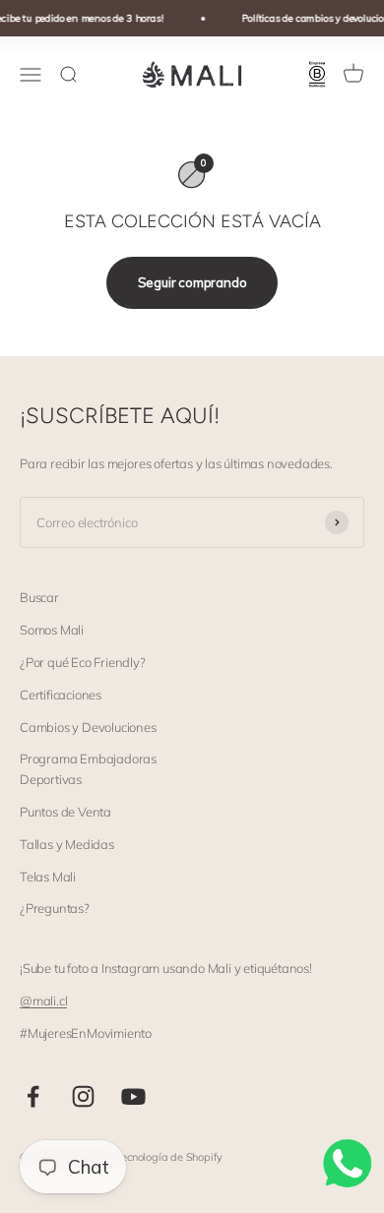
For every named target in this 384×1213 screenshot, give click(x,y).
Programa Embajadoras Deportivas (88, 769)
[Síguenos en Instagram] (83, 1096)
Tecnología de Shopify (169, 1157)
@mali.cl (43, 1000)
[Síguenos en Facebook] (33, 1096)
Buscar (39, 597)
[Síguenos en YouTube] (133, 1096)
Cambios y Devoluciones (88, 727)
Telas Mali (48, 876)
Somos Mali (52, 629)
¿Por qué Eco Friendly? (83, 662)
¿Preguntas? (55, 908)
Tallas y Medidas (67, 844)
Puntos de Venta (65, 811)
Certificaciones (60, 694)
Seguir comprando (192, 282)
